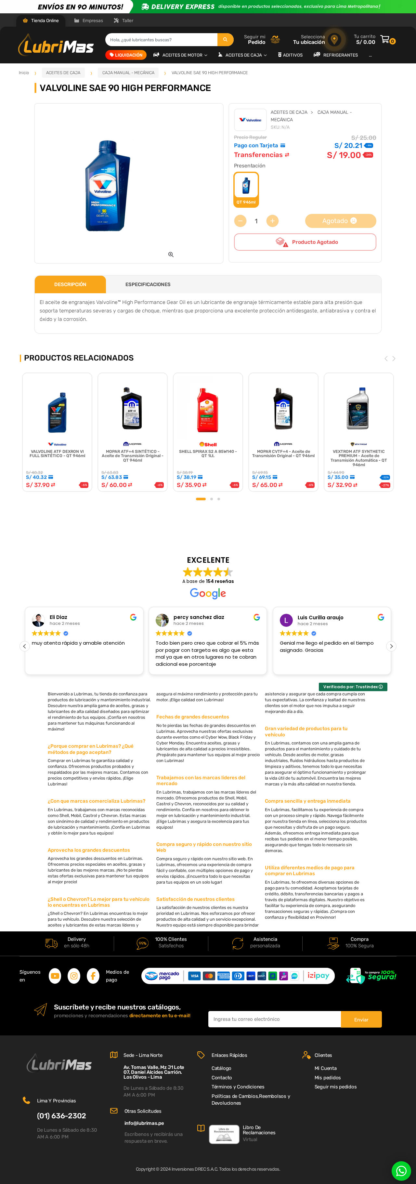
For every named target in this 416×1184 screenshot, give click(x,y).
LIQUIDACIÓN (128, 54)
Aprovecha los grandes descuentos (89, 850)
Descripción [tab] (70, 284)
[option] (107, 183)
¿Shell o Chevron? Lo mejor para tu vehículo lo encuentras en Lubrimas (99, 902)
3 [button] (218, 499)
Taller (127, 20)
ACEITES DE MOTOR (182, 54)
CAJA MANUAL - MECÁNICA (128, 72)
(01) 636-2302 (61, 1116)
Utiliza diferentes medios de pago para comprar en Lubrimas (310, 870)
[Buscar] (225, 39)
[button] (171, 254)
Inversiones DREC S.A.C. (195, 1169)
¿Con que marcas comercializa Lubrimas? (96, 801)
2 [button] (211, 499)
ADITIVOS (293, 54)
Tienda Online (44, 20)
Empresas (92, 20)
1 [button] (201, 499)
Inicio (24, 72)
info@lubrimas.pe (144, 1123)
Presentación (250, 166)
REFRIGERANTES (340, 54)
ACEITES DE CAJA (244, 54)
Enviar (361, 1020)
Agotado (335, 221)
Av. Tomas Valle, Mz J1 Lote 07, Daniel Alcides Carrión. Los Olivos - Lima (154, 1072)
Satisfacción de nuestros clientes (195, 899)
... (370, 54)
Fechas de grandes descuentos (192, 717)
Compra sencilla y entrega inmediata (308, 801)
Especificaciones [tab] (148, 284)
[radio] (246, 189)
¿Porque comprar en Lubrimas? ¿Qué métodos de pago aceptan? (91, 749)
